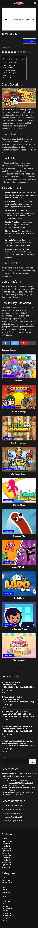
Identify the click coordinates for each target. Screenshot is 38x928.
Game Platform (9, 75)
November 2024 (7, 846)
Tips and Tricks (9, 70)
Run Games (5, 906)
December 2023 (7, 858)
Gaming (4, 889)
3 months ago (8, 705)
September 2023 (7, 865)
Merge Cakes (19, 660)
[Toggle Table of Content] (22, 59)
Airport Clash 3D (17, 805)
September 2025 (7, 841)
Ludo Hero (19, 598)
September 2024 (7, 850)
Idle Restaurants (19, 443)
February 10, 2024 (7, 48)
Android (8, 292)
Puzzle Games (6, 901)
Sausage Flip (19, 536)
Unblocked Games (8, 915)
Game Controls (9, 65)
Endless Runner (7, 882)
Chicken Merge (19, 412)
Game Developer (10, 73)
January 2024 (6, 855)
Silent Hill (5, 911)
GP (2, 894)
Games (4, 887)
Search (4, 758)
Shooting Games (7, 908)
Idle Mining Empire (19, 474)
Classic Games (8, 376)
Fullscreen (29, 41)
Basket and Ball (8, 109)
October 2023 (6, 862)
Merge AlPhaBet (19, 567)
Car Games (5, 878)
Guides (4, 897)
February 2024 (6, 853)
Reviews (4, 904)
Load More (19, 668)
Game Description (10, 63)
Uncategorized (6, 918)
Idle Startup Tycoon (19, 629)
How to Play (8, 68)
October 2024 (6, 848)
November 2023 (7, 860)
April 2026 (5, 839)
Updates (4, 920)
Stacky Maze (19, 505)
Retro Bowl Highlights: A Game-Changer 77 (16, 780)
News (3, 899)
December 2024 (7, 843)
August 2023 (6, 867)
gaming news (6, 892)
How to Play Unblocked (12, 78)
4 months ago (8, 690)
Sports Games (6, 913)
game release (6, 885)
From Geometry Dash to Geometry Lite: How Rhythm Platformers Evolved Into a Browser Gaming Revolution (19, 776)
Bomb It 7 (19, 381)
